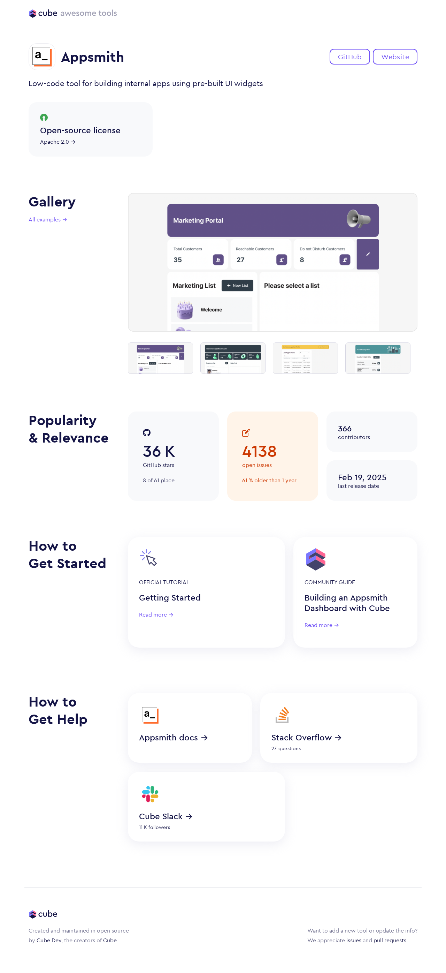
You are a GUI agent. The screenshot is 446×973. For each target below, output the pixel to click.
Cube (110, 940)
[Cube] (43, 13)
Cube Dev (49, 940)
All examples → (48, 219)
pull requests (390, 940)
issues (353, 940)
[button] (350, 57)
